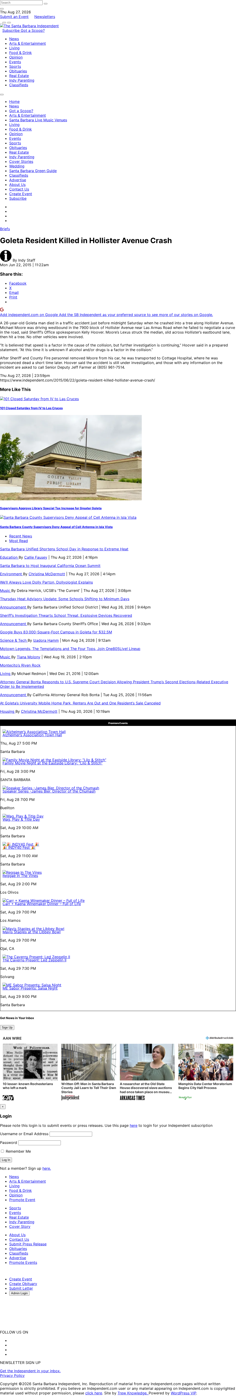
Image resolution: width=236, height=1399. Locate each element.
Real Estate (19, 75)
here (133, 1125)
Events (15, 62)
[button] (30, 1072)
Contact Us (19, 189)
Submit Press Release (28, 1244)
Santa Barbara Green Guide (33, 170)
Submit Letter (21, 1288)
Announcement (13, 607)
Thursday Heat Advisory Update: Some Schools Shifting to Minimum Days (64, 599)
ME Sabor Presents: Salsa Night (30, 988)
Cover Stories (21, 161)
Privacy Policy (12, 1375)
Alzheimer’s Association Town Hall (32, 735)
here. (46, 1168)
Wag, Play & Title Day (21, 819)
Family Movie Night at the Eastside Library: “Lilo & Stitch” (53, 763)
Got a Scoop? (33, 30)
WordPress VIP (183, 1393)
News (14, 38)
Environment (11, 574)
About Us (17, 184)
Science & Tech (14, 640)
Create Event (20, 193)
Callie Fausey (35, 557)
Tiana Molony (28, 657)
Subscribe (11, 30)
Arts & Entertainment (27, 43)
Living (14, 48)
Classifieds (18, 85)
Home (14, 101)
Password (8, 1142)
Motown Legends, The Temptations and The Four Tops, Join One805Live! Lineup (70, 648)
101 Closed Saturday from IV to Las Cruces (31, 408)
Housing (7, 711)
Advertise (17, 180)
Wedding (16, 166)
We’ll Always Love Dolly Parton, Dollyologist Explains (46, 582)
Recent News (20, 536)
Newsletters (44, 16)
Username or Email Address (24, 1133)
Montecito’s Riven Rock (20, 665)
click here (93, 1393)
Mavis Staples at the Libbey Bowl (32, 932)
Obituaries (18, 71)
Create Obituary (23, 1283)
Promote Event (22, 1199)
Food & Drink (20, 52)
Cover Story (19, 1226)
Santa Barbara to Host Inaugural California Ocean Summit (50, 565)
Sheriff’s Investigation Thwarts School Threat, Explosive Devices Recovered (66, 615)
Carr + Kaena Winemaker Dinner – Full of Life (42, 903)
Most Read (18, 540)
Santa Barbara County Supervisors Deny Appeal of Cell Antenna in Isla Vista (56, 527)
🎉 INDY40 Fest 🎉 (19, 847)
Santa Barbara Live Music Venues (38, 120)
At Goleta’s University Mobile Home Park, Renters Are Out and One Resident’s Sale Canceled (80, 703)
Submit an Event (14, 16)
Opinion (16, 57)
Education (9, 557)
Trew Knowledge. (133, 1393)
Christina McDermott (47, 574)
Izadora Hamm (46, 640)
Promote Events (23, 1262)
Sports (15, 66)
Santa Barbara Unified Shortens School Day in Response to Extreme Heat (64, 549)
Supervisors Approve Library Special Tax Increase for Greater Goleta (51, 508)
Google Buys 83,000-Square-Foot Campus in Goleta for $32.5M (56, 632)
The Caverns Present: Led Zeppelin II (34, 960)
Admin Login (19, 1293)
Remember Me (18, 1151)
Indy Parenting (21, 80)
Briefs (5, 229)
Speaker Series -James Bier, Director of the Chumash (49, 791)
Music (5, 590)
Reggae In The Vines (20, 875)
